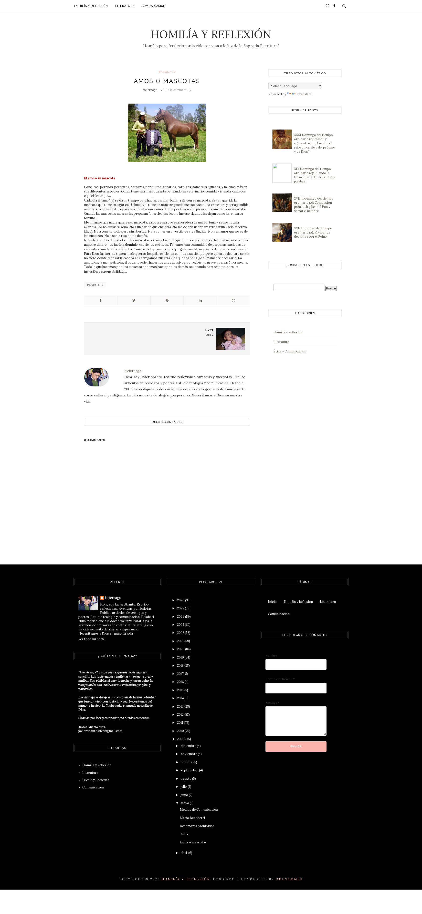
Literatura (125, 6)
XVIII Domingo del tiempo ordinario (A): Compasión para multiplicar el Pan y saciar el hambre (313, 204)
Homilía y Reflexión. (186, 879)
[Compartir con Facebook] (100, 300)
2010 (181, 731)
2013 (180, 706)
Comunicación (154, 6)
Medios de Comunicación (199, 810)
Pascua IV (167, 72)
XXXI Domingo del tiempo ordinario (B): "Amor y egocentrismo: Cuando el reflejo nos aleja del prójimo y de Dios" (314, 143)
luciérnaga (113, 598)
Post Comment (176, 90)
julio (184, 787)
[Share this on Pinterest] (167, 300)
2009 (181, 739)
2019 (181, 657)
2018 (180, 665)
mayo (185, 803)
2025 (181, 608)
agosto (186, 778)
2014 (181, 698)
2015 (180, 690)
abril (184, 853)
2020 (181, 649)
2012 (180, 714)
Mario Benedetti (192, 818)
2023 (181, 625)
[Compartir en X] (133, 300)
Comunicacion (93, 787)
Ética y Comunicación (289, 351)
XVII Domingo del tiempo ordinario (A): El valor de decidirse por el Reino (313, 232)
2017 (180, 674)
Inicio (272, 602)
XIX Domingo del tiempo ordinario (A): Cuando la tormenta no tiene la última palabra (314, 175)
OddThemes (289, 879)
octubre (187, 762)
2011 (180, 723)
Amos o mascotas (193, 842)
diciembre (189, 746)
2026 (181, 600)
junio (185, 795)
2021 (180, 641)
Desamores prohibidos (197, 826)
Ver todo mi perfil (91, 639)
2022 (181, 633)
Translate (304, 94)
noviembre (189, 754)
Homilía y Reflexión (211, 34)
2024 (181, 617)
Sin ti (184, 834)
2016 (181, 682)
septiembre (190, 770)
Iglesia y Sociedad (95, 780)
